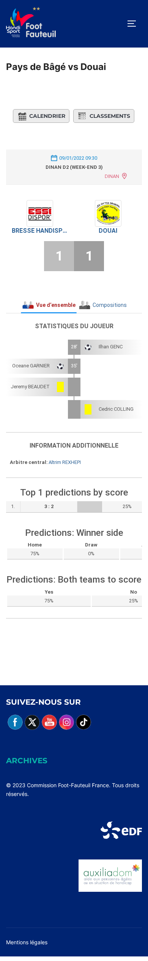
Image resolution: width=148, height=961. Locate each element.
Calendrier (47, 116)
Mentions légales (26, 942)
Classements (110, 116)
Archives (26, 760)
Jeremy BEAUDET (30, 386)
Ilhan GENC (111, 346)
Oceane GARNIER (31, 366)
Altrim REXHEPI (65, 462)
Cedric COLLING (116, 409)
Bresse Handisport (40, 230)
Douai (108, 230)
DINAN (112, 176)
